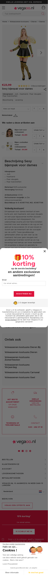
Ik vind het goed (36, 572)
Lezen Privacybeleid (10, 564)
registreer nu (24, 294)
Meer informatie (12, 572)
